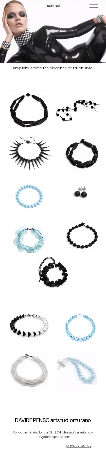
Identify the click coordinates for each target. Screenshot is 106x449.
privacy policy (78, 445)
